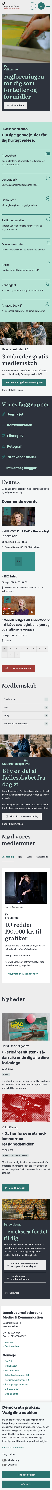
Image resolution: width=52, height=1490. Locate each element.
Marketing (13, 1460)
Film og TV (15, 436)
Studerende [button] (10, 699)
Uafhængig (8, 856)
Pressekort (9, 155)
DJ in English (11, 1366)
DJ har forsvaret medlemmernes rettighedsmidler (24, 1138)
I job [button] (6, 707)
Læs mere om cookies (13, 1447)
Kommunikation (19, 425)
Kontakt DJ (10, 1342)
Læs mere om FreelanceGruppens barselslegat (24, 1265)
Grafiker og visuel (22, 457)
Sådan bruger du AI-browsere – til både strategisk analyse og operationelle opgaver (26, 624)
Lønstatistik (9, 179)
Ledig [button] (6, 715)
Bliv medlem (17, 105)
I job (20, 856)
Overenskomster (13, 244)
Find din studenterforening (24, 816)
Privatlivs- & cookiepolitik (17, 1375)
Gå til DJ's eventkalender (18, 668)
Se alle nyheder (17, 1187)
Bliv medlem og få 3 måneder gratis (24, 382)
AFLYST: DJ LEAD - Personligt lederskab (25, 533)
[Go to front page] (13, 6)
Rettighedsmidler (13, 220)
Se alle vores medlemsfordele (20, 1277)
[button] (49, 6)
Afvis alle (26, 1484)
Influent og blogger (21, 468)
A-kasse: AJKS (12, 1389)
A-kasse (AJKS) (12, 305)
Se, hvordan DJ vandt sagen (23, 973)
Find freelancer (12, 1370)
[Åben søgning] (41, 6)
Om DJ (8, 1361)
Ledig (29, 856)
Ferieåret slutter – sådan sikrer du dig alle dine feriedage (25, 1057)
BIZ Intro (10, 576)
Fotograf (14, 446)
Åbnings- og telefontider (16, 1384)
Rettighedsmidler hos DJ (17, 1380)
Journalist (15, 414)
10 (11, 654)
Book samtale (12, 1346)
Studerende (42, 856)
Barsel (6, 265)
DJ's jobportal (11, 1393)
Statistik (12, 1464)
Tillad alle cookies (26, 1474)
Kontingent (9, 285)
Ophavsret (9, 200)
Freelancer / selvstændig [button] (16, 723)
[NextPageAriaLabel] (17, 655)
